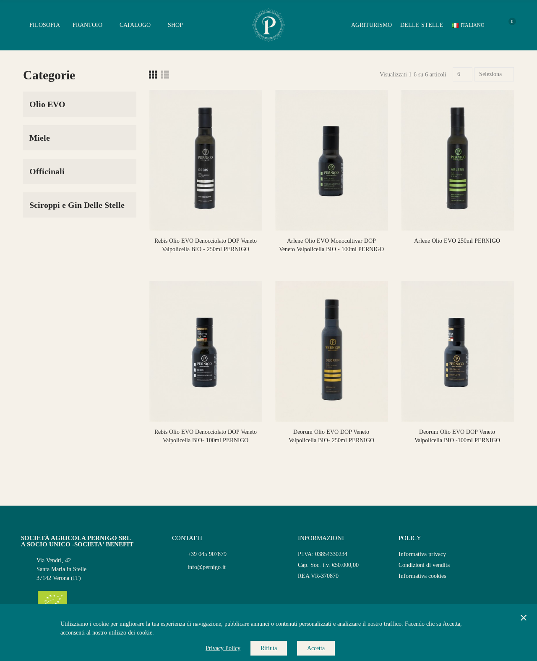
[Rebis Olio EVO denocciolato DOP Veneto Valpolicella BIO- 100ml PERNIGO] (205, 351)
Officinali (47, 171)
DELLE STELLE (421, 25)
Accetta (316, 648)
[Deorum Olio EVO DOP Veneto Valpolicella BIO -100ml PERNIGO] (457, 351)
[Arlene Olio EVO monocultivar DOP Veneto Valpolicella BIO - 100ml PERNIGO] (331, 160)
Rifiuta (269, 648)
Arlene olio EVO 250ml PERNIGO (457, 241)
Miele (39, 137)
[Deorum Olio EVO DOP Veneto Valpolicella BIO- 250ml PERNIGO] (331, 351)
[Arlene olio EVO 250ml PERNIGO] (457, 160)
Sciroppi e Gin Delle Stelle (77, 205)
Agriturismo (371, 25)
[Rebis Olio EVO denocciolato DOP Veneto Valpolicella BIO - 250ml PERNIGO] (205, 160)
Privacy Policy (223, 648)
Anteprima (241, 104)
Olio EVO (47, 104)
